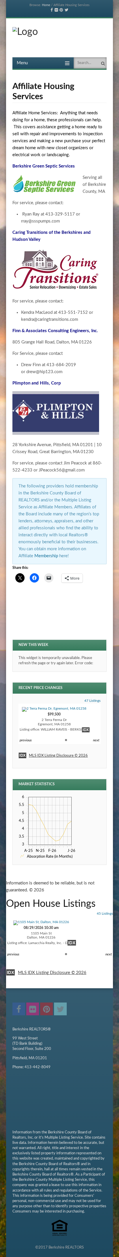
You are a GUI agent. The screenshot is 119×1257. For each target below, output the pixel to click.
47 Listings (92, 700)
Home (46, 5)
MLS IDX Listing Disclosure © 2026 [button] (58, 756)
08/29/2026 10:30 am (41, 935)
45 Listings (105, 913)
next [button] (96, 740)
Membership (46, 556)
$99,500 (54, 722)
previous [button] (26, 740)
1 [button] (66, 740)
